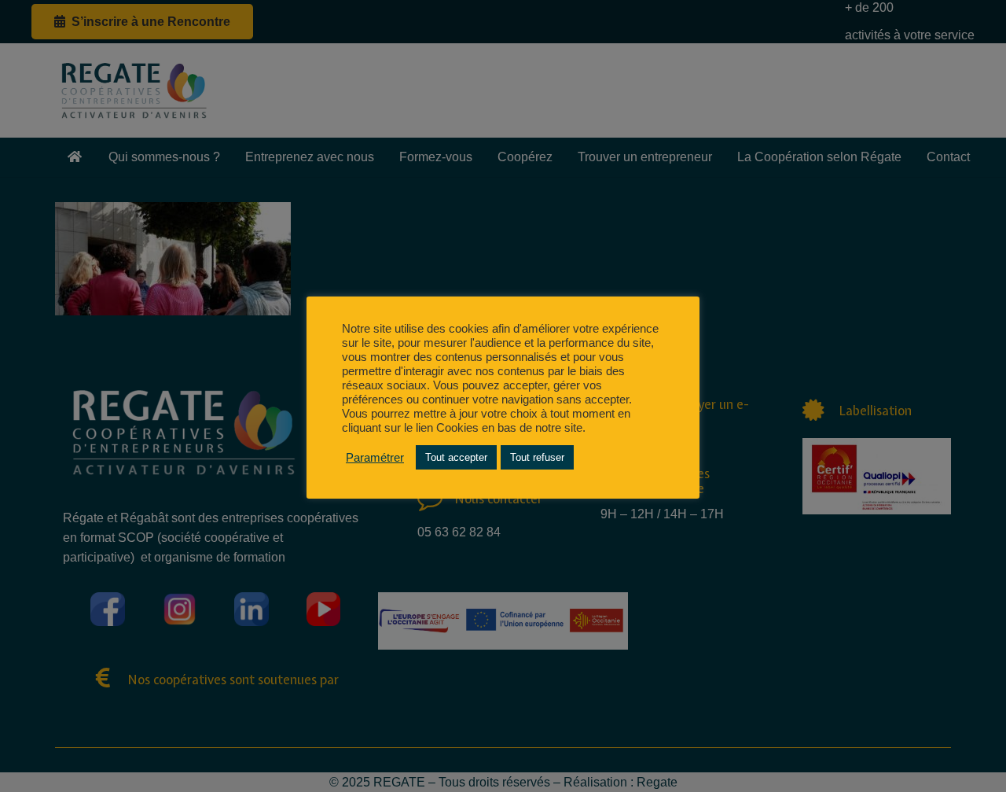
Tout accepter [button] (456, 457)
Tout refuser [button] (537, 457)
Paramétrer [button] (375, 457)
